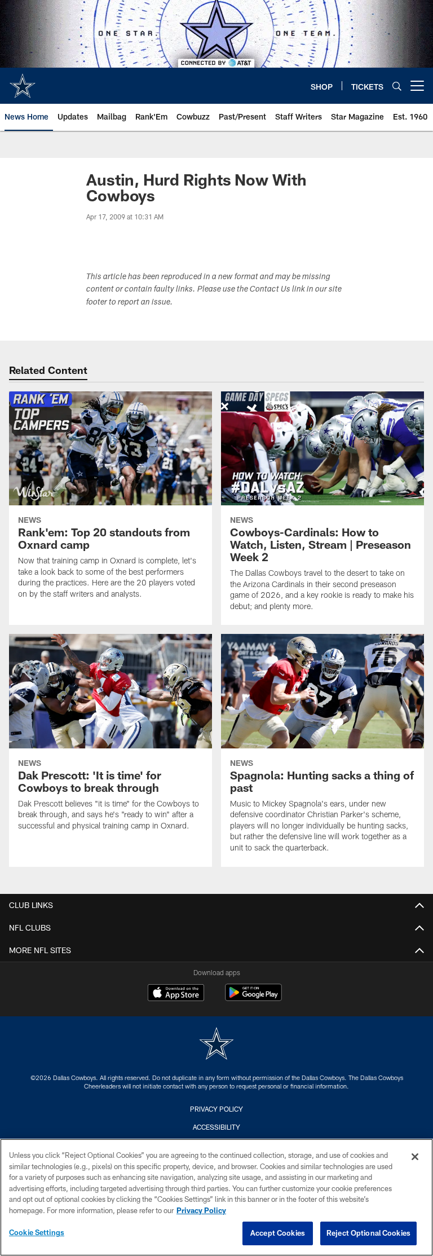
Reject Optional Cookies (368, 1232)
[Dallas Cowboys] (216, 1044)
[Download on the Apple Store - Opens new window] (176, 993)
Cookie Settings (36, 1232)
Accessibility (216, 1127)
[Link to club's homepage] (22, 81)
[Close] (415, 1156)
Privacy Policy (216, 1109)
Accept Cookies (277, 1232)
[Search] (396, 86)
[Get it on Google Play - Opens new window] (253, 998)
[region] (216, 1197)
